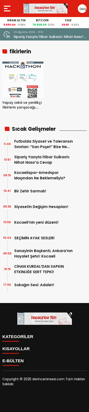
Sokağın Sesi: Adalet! (34, 284)
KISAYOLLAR (16, 348)
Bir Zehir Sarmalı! (30, 191)
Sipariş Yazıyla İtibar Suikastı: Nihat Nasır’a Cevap (50, 36)
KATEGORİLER (17, 336)
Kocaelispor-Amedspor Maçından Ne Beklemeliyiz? (39, 175)
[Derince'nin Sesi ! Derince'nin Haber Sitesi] (45, 9)
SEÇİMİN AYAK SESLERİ (34, 237)
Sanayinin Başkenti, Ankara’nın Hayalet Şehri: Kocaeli (43, 253)
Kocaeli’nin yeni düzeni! (36, 222)
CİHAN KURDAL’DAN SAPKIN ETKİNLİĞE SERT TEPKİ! (39, 269)
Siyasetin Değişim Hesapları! (41, 206)
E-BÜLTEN (13, 360)
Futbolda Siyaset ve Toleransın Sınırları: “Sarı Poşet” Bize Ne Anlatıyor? (43, 144)
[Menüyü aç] (7, 8)
